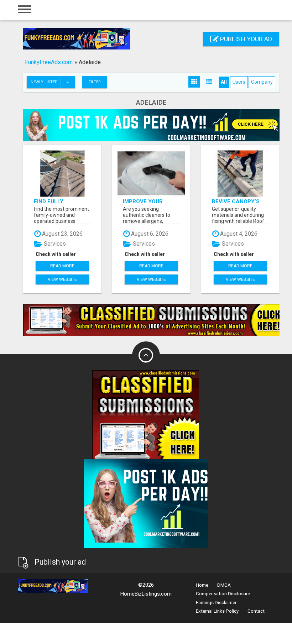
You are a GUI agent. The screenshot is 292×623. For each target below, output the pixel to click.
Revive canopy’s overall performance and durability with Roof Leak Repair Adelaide (238, 201)
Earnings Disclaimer (216, 602)
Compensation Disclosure (223, 593)
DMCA (224, 585)
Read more (62, 265)
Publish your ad (245, 39)
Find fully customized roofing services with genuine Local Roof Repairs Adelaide (59, 201)
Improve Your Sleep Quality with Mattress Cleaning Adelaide (151, 201)
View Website (62, 279)
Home (202, 585)
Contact (256, 611)
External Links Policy (217, 611)
